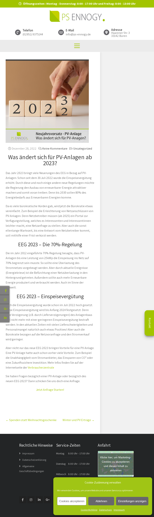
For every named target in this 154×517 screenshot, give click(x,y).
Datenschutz (105, 509)
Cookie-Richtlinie (89, 509)
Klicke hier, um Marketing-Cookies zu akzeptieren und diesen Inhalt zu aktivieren (115, 464)
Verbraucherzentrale (41, 368)
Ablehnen (101, 501)
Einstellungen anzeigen (132, 501)
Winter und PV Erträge (78, 420)
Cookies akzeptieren (71, 501)
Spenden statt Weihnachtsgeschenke (31, 420)
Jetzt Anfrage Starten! (50, 390)
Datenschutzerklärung (34, 459)
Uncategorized (82, 149)
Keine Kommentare (54, 149)
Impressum (119, 509)
